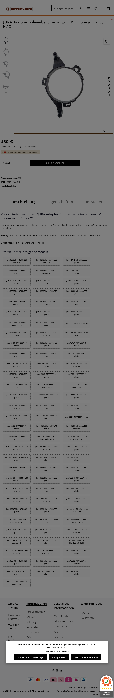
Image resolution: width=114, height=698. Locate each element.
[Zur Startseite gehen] (18, 8)
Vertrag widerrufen (88, 616)
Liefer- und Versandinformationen (65, 639)
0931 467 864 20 (13, 626)
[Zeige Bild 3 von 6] (109, 85)
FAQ (28, 637)
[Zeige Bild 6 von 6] (109, 95)
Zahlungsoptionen (63, 621)
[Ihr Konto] (102, 8)
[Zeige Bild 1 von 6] (109, 78)
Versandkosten (63, 691)
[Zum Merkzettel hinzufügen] (107, 41)
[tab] (24, 202)
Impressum (64, 651)
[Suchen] (80, 8)
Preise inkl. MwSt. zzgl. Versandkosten (18, 146)
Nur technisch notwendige (30, 657)
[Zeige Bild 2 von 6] (109, 81)
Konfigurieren (58, 657)
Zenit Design (43, 691)
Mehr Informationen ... (57, 647)
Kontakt (30, 616)
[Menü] (89, 8)
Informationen (36, 604)
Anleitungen (32, 622)
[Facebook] (53, 671)
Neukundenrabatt (35, 611)
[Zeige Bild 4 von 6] (109, 88)
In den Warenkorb (54, 162)
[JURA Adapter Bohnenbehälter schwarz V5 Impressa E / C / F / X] (63, 84)
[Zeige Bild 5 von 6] (109, 92)
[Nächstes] (110, 131)
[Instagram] (57, 671)
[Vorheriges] (104, 131)
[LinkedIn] (61, 671)
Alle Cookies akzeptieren (86, 657)
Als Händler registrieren (32, 630)
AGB (56, 631)
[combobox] (64, 8)
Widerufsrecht (61, 616)
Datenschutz (60, 626)
